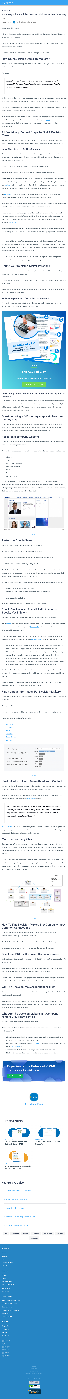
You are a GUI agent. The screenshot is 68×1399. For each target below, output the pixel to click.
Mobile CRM (5, 1291)
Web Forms (5, 1313)
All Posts (7, 10)
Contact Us (5, 1329)
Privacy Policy (34, 1368)
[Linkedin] (37, 1108)
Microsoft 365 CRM (8, 1285)
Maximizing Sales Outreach (15, 1208)
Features (4, 1275)
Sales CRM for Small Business (11, 1300)
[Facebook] (30, 1108)
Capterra (37, 1043)
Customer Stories (7, 1262)
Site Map (34, 1366)
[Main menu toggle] (64, 3)
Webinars (5, 1253)
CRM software (15, 1046)
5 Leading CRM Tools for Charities (17, 1225)
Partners (4, 1332)
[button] (6, 1233)
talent (48, 120)
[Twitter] (34, 1108)
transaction (12, 222)
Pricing (4, 1278)
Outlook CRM (6, 1288)
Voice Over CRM (7, 1317)
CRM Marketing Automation (10, 1310)
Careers (4, 1256)
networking (31, 798)
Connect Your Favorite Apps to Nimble (18, 1191)
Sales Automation (7, 1307)
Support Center (6, 1326)
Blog (3, 1259)
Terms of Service (34, 1371)
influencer (7, 194)
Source (34, 534)
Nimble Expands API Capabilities (17, 1199)
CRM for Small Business (9, 1304)
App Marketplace (7, 1281)
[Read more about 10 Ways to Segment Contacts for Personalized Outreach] (19, 1157)
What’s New (5, 1266)
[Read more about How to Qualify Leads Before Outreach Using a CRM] (19, 1132)
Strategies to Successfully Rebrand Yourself (20, 1217)
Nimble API (5, 1336)
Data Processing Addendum (34, 1373)
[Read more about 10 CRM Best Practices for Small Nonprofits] (49, 1132)
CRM (3, 18)
